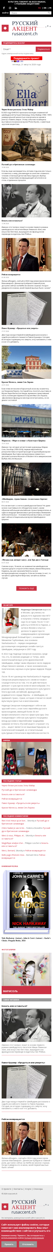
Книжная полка (10, 866)
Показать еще (26, 588)
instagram (10, 8)
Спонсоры (38, 1189)
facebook (4, 8)
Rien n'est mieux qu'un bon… (14, 820)
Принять (9, 1244)
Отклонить (28, 1244)
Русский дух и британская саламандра (19, 790)
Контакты (18, 1189)
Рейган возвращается (12, 798)
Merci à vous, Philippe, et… (13, 835)
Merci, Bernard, (8, 850)
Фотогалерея (8, 949)
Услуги (28, 1189)
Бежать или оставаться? (13, 794)
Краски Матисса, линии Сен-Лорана (18, 807)
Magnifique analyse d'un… (13, 843)
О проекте (6, 1189)
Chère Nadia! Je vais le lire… (14, 828)
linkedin (16, 8)
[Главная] (26, 28)
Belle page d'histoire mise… (14, 855)
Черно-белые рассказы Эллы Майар (18, 785)
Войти (5, 13)
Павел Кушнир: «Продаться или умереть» (21, 803)
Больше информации (34, 1238)
